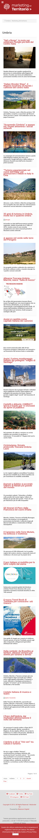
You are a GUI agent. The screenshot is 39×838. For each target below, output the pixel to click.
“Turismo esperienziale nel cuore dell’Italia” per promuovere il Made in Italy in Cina (19, 173)
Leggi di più (23, 834)
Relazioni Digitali (23, 809)
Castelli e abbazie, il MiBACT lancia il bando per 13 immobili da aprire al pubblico (19, 406)
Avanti (29, 778)
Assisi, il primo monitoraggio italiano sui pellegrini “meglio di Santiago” (19, 360)
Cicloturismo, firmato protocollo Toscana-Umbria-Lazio (18, 447)
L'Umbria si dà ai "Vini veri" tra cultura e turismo (19, 743)
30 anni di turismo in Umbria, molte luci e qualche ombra (18, 215)
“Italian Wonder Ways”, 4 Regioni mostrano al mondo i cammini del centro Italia (18, 86)
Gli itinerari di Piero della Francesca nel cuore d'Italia (17, 509)
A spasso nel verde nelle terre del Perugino (18, 239)
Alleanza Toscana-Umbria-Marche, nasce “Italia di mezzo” (19, 279)
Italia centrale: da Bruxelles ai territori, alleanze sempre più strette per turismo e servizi (18, 653)
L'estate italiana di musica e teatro (17, 693)
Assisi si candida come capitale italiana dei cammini (18, 320)
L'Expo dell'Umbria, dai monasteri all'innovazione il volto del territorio (17, 718)
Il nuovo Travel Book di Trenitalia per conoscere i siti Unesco (18, 601)
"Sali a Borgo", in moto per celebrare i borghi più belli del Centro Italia (19, 42)
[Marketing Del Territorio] (17, 7)
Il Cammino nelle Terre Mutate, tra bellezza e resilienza (19, 533)
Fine (5, 781)
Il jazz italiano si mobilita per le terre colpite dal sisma (19, 563)
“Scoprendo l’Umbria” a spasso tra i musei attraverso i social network (19, 126)
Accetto (15, 834)
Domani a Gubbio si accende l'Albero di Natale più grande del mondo (18, 486)
